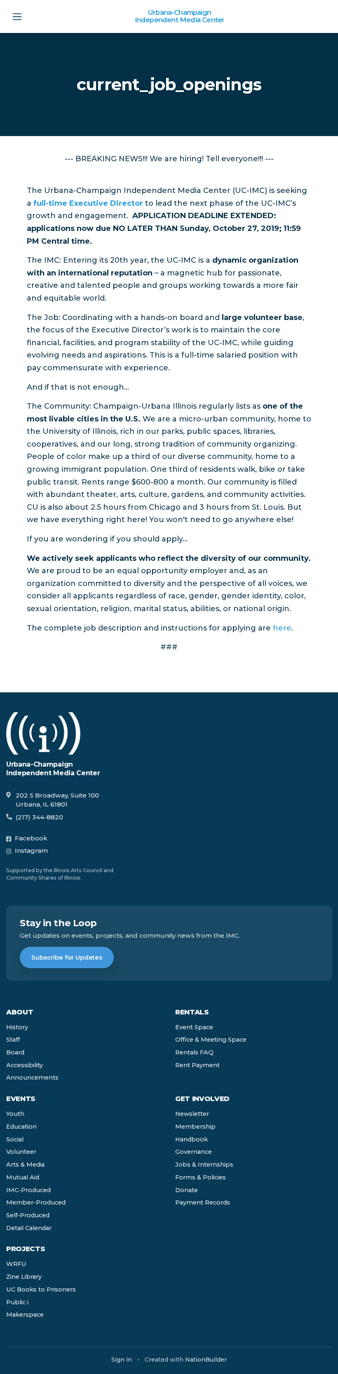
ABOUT (19, 1012)
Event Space (194, 1027)
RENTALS (192, 1012)
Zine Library (24, 1276)
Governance (193, 1151)
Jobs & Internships (204, 1164)
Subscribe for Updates (66, 957)
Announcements (32, 1077)
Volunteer (21, 1151)
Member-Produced (36, 1202)
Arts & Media (25, 1164)
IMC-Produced (28, 1190)
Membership (195, 1126)
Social (14, 1139)
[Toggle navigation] (17, 16)
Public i (17, 1302)
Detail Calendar (29, 1228)
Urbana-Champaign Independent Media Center (180, 16)
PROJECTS (25, 1249)
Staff (13, 1039)
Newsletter (192, 1114)
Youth (15, 1114)
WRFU (16, 1264)
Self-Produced (27, 1215)
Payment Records (202, 1202)
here (282, 628)
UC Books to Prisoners (41, 1289)
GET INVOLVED (202, 1098)
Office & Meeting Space (210, 1039)
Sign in (121, 1359)
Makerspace (25, 1314)
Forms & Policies (200, 1177)
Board (15, 1052)
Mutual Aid (22, 1177)
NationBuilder (206, 1359)
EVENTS (20, 1098)
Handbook (191, 1139)
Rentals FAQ (194, 1052)
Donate (186, 1190)
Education (21, 1126)
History (17, 1027)
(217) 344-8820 (39, 817)
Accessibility (24, 1065)
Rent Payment (197, 1065)
